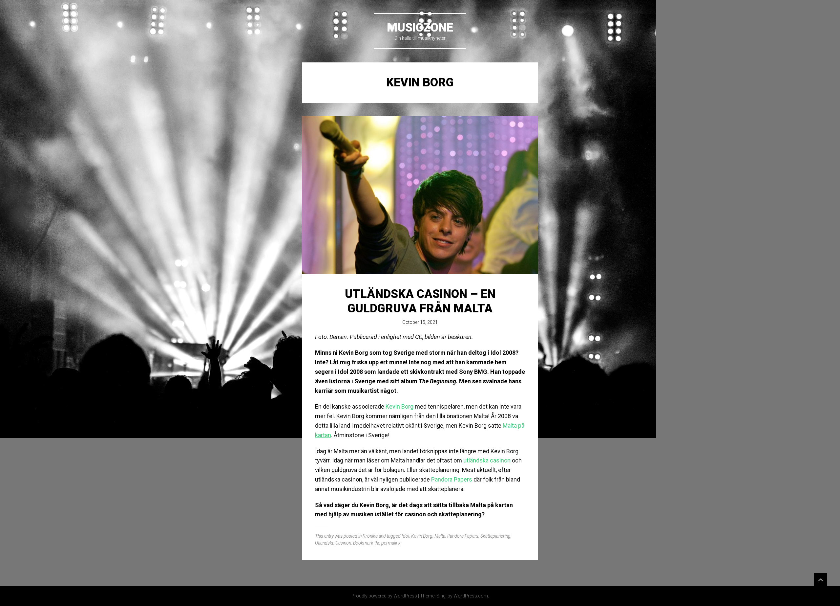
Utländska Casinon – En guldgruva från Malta (420, 301)
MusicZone (420, 27)
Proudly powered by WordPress (384, 595)
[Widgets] (820, 579)
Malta (439, 536)
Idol (405, 536)
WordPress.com (470, 595)
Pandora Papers (451, 479)
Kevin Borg (399, 406)
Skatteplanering (495, 536)
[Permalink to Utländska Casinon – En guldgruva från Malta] (420, 195)
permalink (391, 543)
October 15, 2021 (420, 322)
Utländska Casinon (333, 543)
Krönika (370, 536)
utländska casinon (487, 460)
